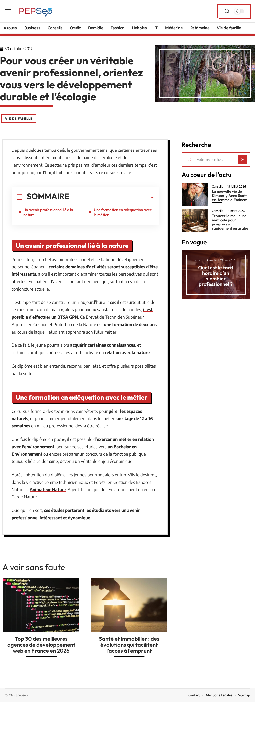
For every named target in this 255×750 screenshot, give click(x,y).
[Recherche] (226, 11)
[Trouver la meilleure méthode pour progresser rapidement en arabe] (195, 220)
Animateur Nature (48, 489)
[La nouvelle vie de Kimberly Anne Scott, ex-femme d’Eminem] (195, 194)
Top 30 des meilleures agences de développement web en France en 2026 (41, 644)
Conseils (217, 186)
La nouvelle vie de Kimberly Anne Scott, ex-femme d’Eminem (229, 195)
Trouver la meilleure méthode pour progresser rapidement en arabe (230, 222)
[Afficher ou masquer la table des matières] (111, 198)
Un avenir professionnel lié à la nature (48, 212)
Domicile (211, 260)
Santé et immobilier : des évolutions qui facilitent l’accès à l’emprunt (129, 644)
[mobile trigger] (9, 11)
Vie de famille (19, 118)
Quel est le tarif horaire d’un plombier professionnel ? (215, 275)
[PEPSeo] (35, 11)
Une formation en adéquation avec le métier (123, 212)
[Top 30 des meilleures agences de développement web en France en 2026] (41, 605)
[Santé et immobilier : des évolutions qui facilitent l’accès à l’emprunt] (129, 605)
